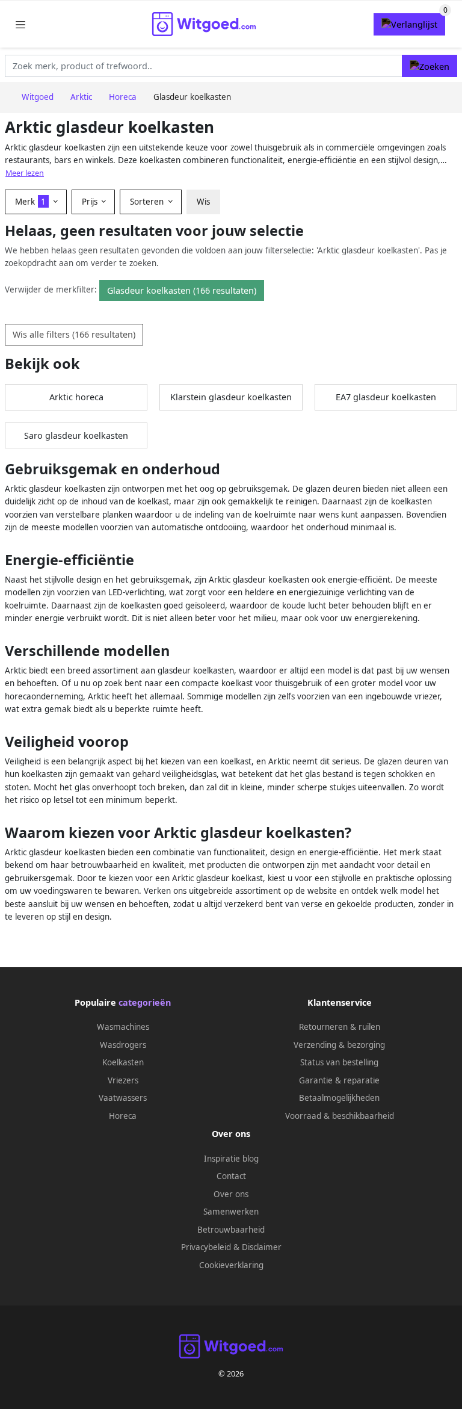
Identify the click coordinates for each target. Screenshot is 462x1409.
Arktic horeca (76, 397)
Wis (203, 201)
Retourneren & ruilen (339, 1026)
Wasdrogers (123, 1044)
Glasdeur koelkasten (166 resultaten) (181, 290)
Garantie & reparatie (339, 1080)
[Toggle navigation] (20, 24)
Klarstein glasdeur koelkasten (231, 397)
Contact (231, 1176)
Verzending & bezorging (339, 1044)
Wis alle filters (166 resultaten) (74, 334)
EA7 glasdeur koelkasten (386, 397)
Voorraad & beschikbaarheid (339, 1115)
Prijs (91, 201)
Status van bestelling (339, 1062)
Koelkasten (123, 1062)
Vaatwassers (123, 1097)
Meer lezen (24, 173)
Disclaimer (262, 1247)
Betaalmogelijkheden (339, 1097)
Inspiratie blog (231, 1158)
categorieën (145, 1002)
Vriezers (123, 1080)
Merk (30, 201)
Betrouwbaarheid (231, 1229)
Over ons (231, 1194)
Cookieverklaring (231, 1265)
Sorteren (148, 201)
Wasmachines (123, 1026)
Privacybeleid (206, 1247)
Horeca (123, 1115)
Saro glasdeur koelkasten (76, 435)
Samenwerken (231, 1211)
